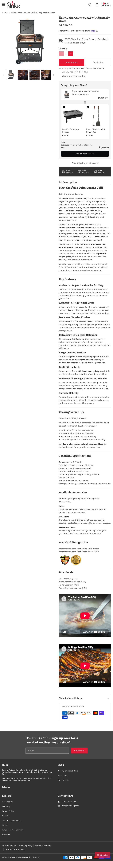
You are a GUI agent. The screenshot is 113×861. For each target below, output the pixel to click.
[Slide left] (4, 75)
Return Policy (8, 811)
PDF (75, 579)
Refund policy (9, 845)
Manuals (6, 816)
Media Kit (6, 834)
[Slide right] (53, 75)
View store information (73, 76)
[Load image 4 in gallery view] (46, 75)
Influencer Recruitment (12, 830)
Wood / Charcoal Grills (68, 771)
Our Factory (7, 802)
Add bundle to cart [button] (85, 154)
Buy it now (98, 62)
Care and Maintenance (12, 820)
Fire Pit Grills (63, 780)
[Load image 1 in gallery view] (11, 75)
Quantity (63, 49)
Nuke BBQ (15, 857)
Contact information (15, 849)
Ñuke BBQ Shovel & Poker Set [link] (95, 130)
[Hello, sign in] (97, 5)
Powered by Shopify (29, 857)
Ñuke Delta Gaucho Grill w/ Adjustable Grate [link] (85, 92)
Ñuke (5, 764)
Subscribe (79, 750)
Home (5, 13)
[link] (66, 94)
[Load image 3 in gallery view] (34, 75)
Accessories (63, 775)
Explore (6, 795)
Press (4, 825)
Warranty (6, 806)
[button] (3, 4)
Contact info (65, 795)
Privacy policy (25, 845)
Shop (61, 764)
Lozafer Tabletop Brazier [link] (70, 130)
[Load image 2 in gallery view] (23, 75)
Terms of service (43, 845)
